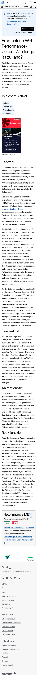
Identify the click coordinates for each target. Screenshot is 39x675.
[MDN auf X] (11, 577)
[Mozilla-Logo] (9, 673)
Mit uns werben (8, 600)
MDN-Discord (7, 631)
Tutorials (5, 657)
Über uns (5, 588)
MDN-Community (8, 619)
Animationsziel (8, 110)
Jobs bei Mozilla (8, 596)
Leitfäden (5, 653)
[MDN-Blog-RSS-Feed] (18, 577)
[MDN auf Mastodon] (14, 577)
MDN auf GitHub (8, 634)
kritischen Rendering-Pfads (12, 209)
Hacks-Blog (6, 665)
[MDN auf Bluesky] (7, 577)
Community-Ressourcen (11, 623)
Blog (3, 592)
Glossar (5, 661)
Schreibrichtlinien (8, 627)
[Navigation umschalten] (34, 2)
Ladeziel (6, 103)
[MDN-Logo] (6, 567)
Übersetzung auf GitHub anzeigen (17, 537)
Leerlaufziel (7, 106)
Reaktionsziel (8, 113)
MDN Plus (6, 604)
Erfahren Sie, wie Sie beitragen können (19, 527)
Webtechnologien (9, 645)
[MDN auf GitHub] (3, 577)
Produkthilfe (6, 608)
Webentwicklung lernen (11, 649)
